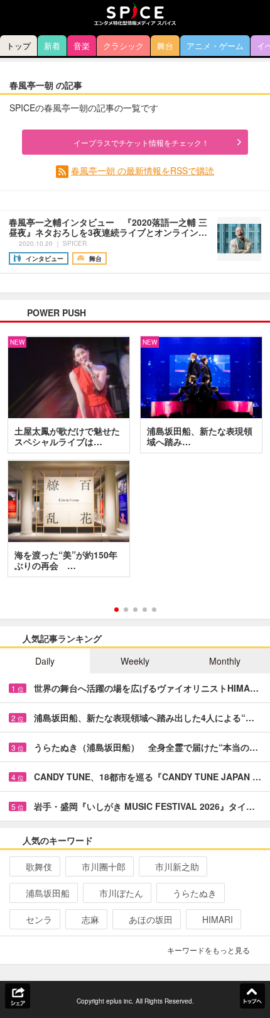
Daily (45, 661)
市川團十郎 (104, 866)
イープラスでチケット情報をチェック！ (141, 142)
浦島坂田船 (48, 893)
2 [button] (126, 609)
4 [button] (145, 609)
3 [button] (135, 609)
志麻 (90, 919)
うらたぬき (195, 893)
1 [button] (116, 609)
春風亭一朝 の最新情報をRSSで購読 (142, 170)
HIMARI (217, 919)
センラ (39, 919)
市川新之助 (177, 866)
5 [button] (154, 609)
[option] (135, 461)
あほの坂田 (151, 919)
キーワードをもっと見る (208, 949)
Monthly (224, 661)
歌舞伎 (39, 866)
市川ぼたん (121, 893)
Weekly (135, 661)
